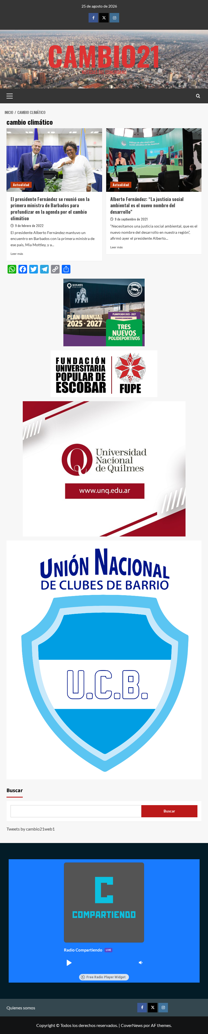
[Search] (198, 96)
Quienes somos (20, 1007)
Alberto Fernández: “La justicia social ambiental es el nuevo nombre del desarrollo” (147, 205)
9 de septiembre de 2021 (131, 219)
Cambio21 (104, 55)
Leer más (17, 254)
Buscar (14, 790)
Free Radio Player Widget (106, 977)
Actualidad (21, 184)
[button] (69, 962)
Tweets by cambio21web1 (30, 828)
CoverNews (132, 1025)
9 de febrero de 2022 (29, 225)
